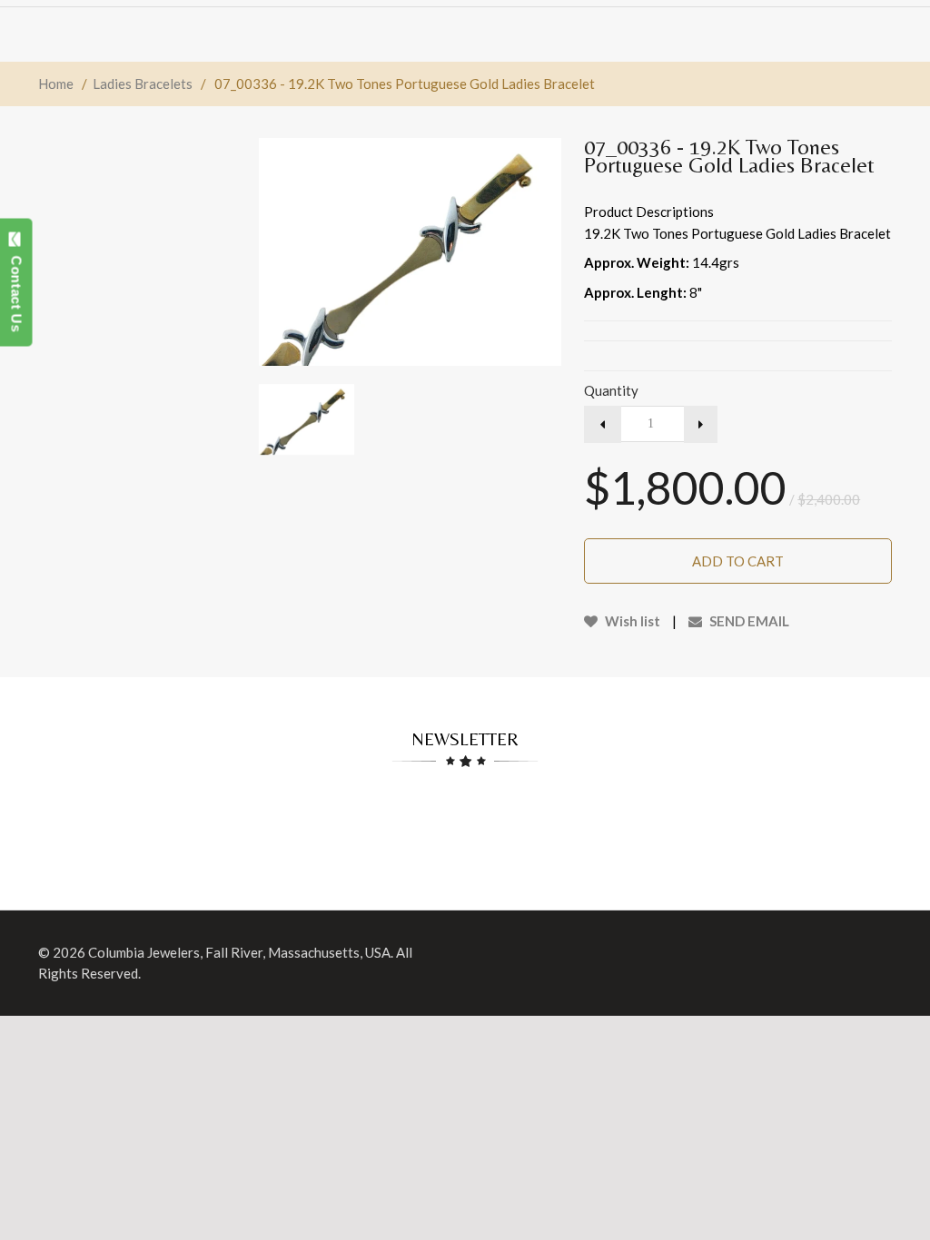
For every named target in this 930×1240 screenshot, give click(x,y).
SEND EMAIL (748, 621)
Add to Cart (738, 561)
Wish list (631, 621)
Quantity (611, 390)
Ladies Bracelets (143, 83)
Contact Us (17, 289)
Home (56, 83)
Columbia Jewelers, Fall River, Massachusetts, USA (239, 952)
